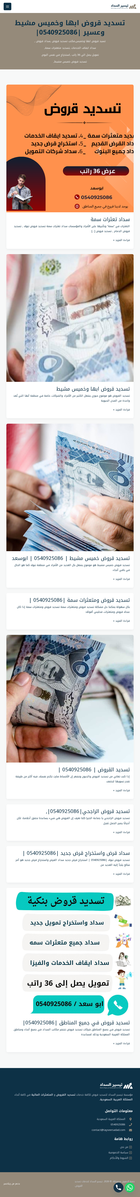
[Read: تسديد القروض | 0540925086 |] (70, 698)
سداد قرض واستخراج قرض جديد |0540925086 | (76, 853)
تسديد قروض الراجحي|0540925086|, (88, 811)
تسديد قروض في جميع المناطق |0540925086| (76, 1022)
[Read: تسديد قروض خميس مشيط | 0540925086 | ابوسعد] (70, 487)
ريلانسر (7, 1183)
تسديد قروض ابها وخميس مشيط (93, 389)
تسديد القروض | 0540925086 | (94, 769)
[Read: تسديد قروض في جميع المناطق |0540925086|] (70, 951)
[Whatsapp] (130, 1187)
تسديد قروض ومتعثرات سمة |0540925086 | (79, 600)
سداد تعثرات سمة (110, 219)
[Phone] (118, 1187)
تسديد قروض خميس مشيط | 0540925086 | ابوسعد (71, 558)
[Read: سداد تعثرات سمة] (70, 148)
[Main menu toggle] (7, 6)
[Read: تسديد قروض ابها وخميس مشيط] (70, 317)
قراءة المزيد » (121, 240)
